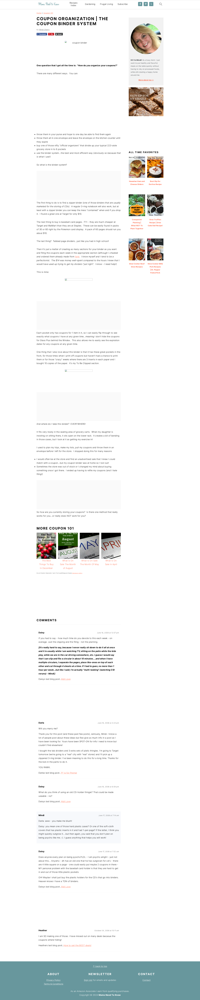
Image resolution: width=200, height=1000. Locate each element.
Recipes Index (74, 4)
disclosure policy (77, 573)
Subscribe (123, 4)
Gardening (90, 4)
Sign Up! (88, 980)
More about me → (146, 80)
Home (39, 13)
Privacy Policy (53, 980)
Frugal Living (106, 4)
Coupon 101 (48, 13)
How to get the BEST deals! (77, 945)
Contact (146, 980)
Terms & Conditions (53, 984)
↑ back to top (100, 966)
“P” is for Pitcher (69, 773)
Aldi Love (66, 679)
